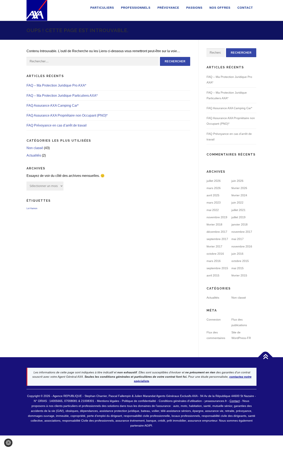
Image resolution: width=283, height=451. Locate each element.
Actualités (34, 155)
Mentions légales (108, 401)
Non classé (35, 148)
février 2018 (214, 224)
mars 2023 (214, 202)
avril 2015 (213, 275)
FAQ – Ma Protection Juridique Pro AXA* (56, 85)
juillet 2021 (238, 210)
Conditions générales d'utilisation (181, 401)
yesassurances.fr (215, 401)
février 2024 (239, 195)
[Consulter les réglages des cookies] (8, 443)
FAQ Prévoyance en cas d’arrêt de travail (57, 125)
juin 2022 (237, 202)
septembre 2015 (217, 268)
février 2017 (214, 246)
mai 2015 (237, 268)
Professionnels (135, 7)
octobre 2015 (240, 261)
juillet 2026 (214, 180)
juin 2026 (237, 180)
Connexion (214, 319)
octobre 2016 (215, 253)
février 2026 (239, 188)
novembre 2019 (217, 217)
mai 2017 (237, 239)
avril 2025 (213, 195)
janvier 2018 (239, 224)
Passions (194, 7)
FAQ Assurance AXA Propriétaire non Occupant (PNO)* (67, 115)
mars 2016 (214, 261)
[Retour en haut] (265, 357)
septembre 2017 (217, 239)
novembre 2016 (241, 246)
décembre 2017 (217, 231)
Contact (245, 7)
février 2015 (239, 275)
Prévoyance (168, 7)
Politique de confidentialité (139, 401)
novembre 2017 (241, 231)
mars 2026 (214, 188)
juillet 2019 (238, 217)
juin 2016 (237, 253)
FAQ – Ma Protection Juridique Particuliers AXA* (62, 95)
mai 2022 (213, 210)
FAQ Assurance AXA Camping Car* (53, 105)
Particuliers (102, 7)
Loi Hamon (32, 208)
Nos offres (219, 7)
